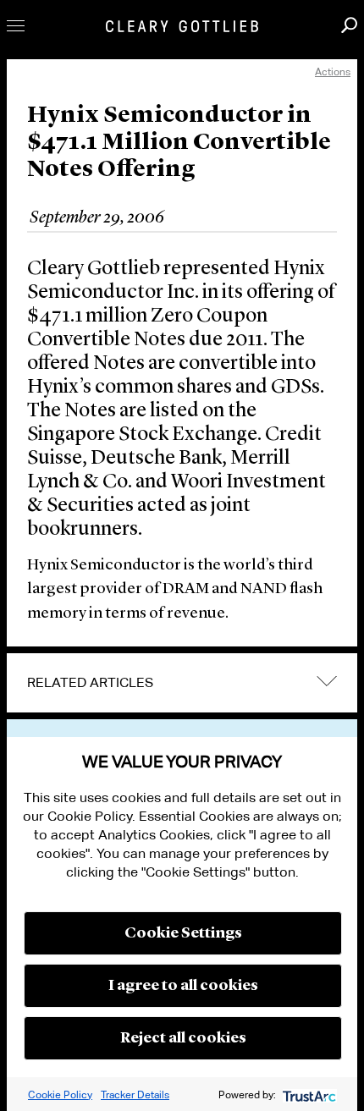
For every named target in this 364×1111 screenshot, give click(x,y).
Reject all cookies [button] (183, 1038)
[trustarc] (307, 1094)
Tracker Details (135, 1094)
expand (327, 681)
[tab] (182, 683)
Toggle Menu (16, 25)
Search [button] (349, 25)
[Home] (182, 26)
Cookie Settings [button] (183, 933)
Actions (332, 71)
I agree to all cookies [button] (183, 985)
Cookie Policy (60, 1094)
